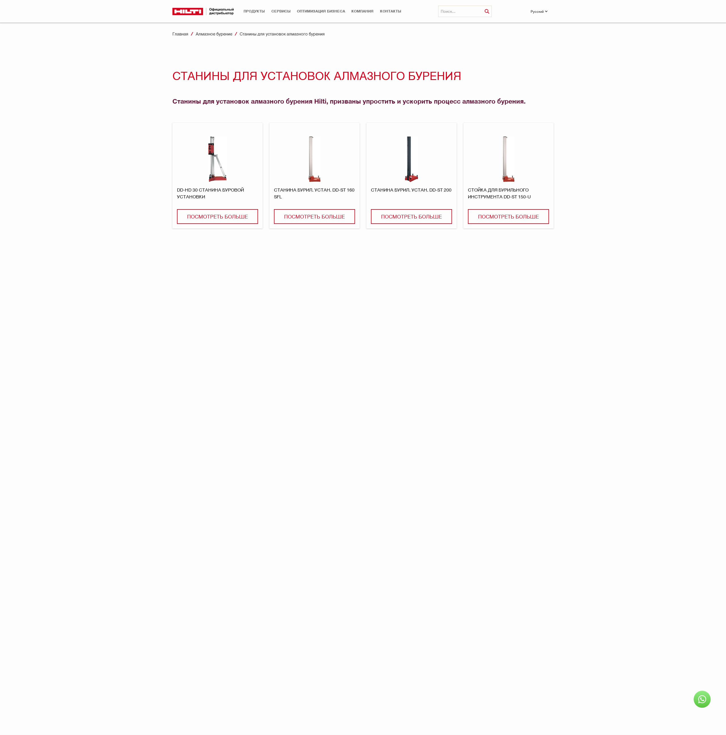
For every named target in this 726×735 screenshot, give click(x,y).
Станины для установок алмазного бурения (282, 33)
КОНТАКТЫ (390, 11)
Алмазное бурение (214, 33)
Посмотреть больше (217, 216)
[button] (254, 11)
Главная (180, 33)
